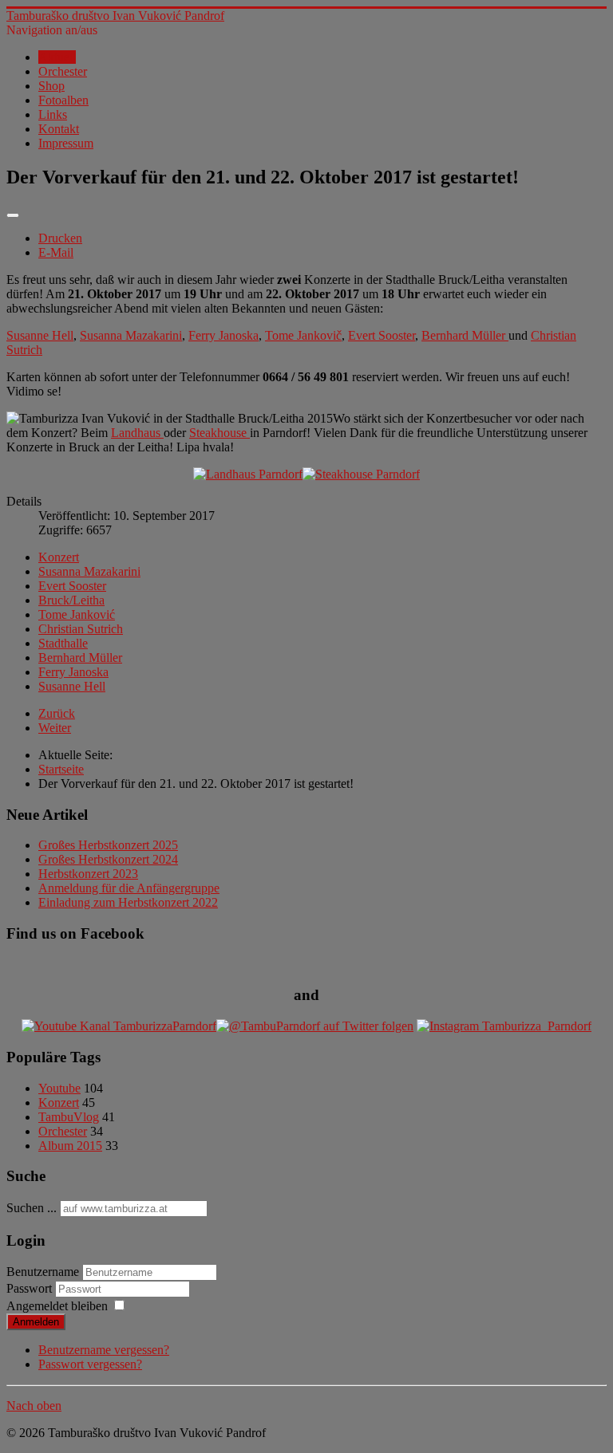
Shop (51, 86)
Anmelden (36, 1322)
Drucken (60, 238)
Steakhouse (219, 432)
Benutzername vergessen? (103, 1350)
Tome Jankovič (303, 335)
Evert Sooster (381, 335)
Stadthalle (63, 643)
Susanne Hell (39, 335)
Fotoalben (63, 100)
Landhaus (137, 432)
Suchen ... (31, 1208)
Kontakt (58, 129)
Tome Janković (76, 614)
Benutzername (42, 1271)
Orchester (62, 71)
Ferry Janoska (223, 335)
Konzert (58, 557)
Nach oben (33, 1405)
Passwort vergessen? (90, 1364)
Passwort (30, 1288)
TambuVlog (68, 1117)
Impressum (65, 143)
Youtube (59, 1088)
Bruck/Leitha (71, 600)
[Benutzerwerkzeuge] (12, 215)
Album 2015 (70, 1145)
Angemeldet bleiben (57, 1306)
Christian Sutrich (80, 629)
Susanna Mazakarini (131, 335)
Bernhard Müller (464, 335)
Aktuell (57, 57)
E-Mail (55, 252)
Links (52, 114)
